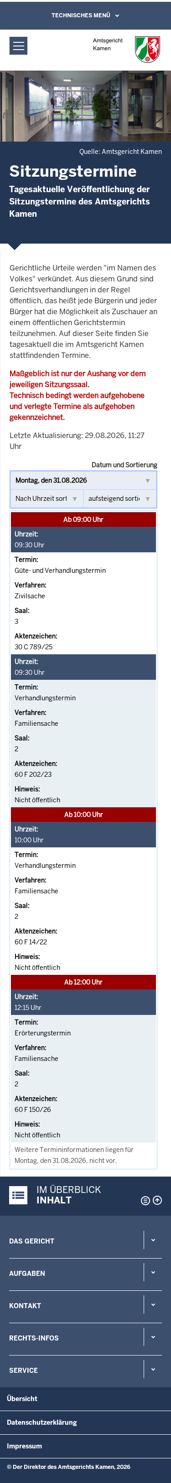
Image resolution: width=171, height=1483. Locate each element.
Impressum (24, 1446)
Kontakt (25, 1306)
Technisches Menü (81, 15)
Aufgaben (27, 1273)
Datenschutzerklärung (42, 1422)
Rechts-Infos (34, 1338)
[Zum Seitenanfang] (157, 1200)
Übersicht (22, 1399)
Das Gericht (31, 1241)
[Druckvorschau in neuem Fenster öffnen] (143, 1201)
